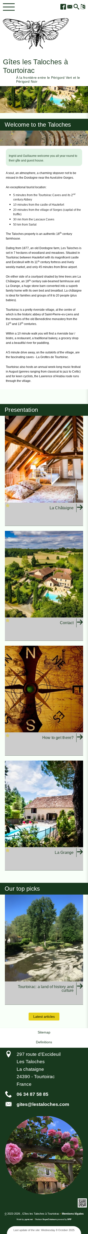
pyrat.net (29, 1219)
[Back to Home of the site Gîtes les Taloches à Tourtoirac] (36, 33)
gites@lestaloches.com (43, 1104)
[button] (76, 7)
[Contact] (69, 7)
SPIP (69, 1219)
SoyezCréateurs (50, 1219)
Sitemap (44, 1032)
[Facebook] (63, 7)
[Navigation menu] (9, 7)
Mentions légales (73, 1213)
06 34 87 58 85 (32, 1094)
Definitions (44, 1042)
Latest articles (44, 1017)
